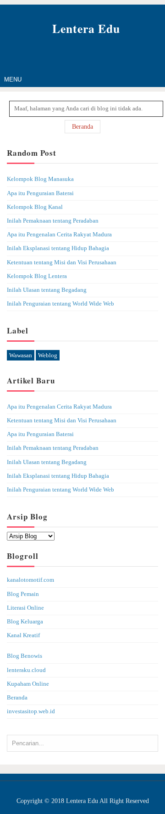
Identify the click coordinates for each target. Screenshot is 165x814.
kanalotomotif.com (30, 580)
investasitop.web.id (31, 711)
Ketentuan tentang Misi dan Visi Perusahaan (61, 262)
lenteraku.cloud (26, 670)
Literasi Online (25, 608)
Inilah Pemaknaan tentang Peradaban (53, 221)
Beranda (82, 126)
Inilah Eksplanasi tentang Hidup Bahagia (58, 248)
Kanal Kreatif (23, 635)
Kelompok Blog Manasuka (40, 179)
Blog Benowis (24, 656)
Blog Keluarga (25, 621)
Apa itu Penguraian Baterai (40, 193)
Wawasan (20, 355)
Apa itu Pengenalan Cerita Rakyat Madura (59, 234)
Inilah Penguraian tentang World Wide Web (60, 303)
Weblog (47, 355)
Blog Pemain (23, 594)
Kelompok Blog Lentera (37, 276)
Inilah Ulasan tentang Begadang (47, 290)
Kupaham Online (28, 684)
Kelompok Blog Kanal (35, 207)
